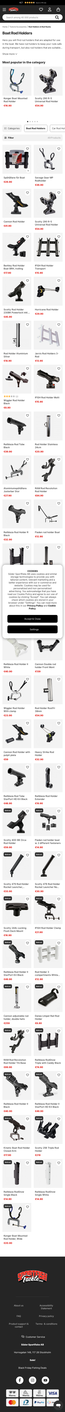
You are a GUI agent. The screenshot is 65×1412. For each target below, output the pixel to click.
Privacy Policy (35, 605)
